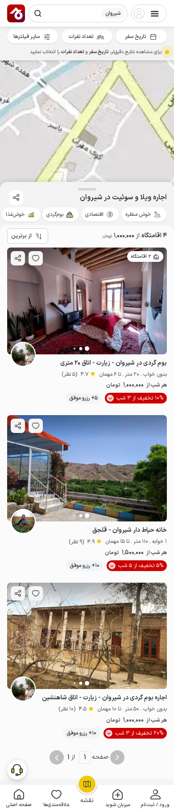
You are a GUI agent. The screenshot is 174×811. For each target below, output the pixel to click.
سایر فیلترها (26, 37)
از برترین (21, 236)
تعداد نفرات (81, 37)
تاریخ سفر (135, 37)
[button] (155, 798)
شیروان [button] (112, 13)
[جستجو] (38, 13)
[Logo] (16, 13)
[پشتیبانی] (17, 769)
